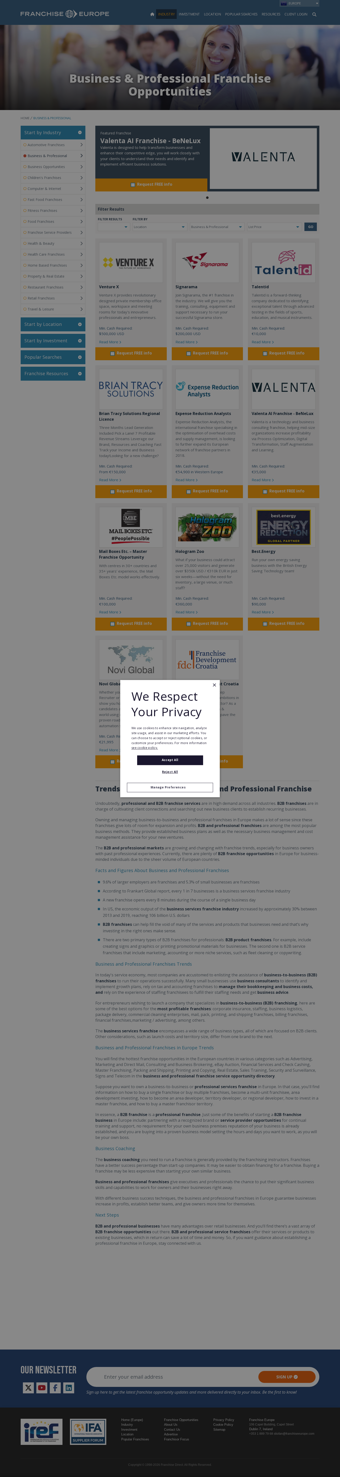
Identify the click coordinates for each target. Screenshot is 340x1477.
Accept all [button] (170, 760)
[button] (170, 787)
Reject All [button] (170, 772)
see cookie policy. (144, 748)
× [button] (214, 685)
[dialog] (170, 738)
